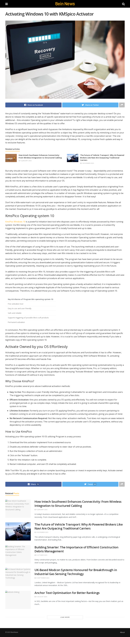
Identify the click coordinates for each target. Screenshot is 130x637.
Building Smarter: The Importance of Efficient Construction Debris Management (76, 549)
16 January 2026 (25, 161)
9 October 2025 (41, 555)
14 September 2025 (42, 578)
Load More (65, 617)
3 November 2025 (87, 163)
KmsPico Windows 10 (15, 221)
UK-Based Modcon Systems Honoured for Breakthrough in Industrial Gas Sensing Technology (76, 572)
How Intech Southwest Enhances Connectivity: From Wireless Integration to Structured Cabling (40, 156)
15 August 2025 (41, 597)
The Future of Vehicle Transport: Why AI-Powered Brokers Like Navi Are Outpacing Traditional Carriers (102, 157)
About (122, 632)
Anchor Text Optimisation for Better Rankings (67, 593)
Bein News (65, 4)
